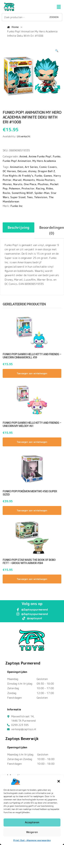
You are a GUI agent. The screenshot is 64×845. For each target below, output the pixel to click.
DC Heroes (9, 171)
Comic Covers (48, 167)
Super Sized (17, 197)
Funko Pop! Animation (17, 161)
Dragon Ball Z (46, 171)
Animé (23, 156)
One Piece (30, 184)
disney (32, 171)
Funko (56, 156)
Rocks (6, 193)
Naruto (17, 184)
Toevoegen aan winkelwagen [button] (32, 373)
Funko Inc (16, 206)
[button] (58, 781)
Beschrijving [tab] (18, 227)
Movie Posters (45, 180)
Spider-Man (41, 193)
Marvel (17, 180)
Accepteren (32, 822)
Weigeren (32, 832)
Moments (29, 180)
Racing (40, 188)
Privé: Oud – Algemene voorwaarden (32, 840)
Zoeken (53, 17)
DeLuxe (22, 171)
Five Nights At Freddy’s (18, 176)
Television (40, 197)
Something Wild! (22, 193)
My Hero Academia (44, 161)
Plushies (43, 184)
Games (48, 176)
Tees (30, 197)
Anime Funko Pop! (40, 156)
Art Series (31, 167)
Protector (28, 188)
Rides (49, 188)
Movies (7, 184)
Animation (16, 167)
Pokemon (14, 188)
